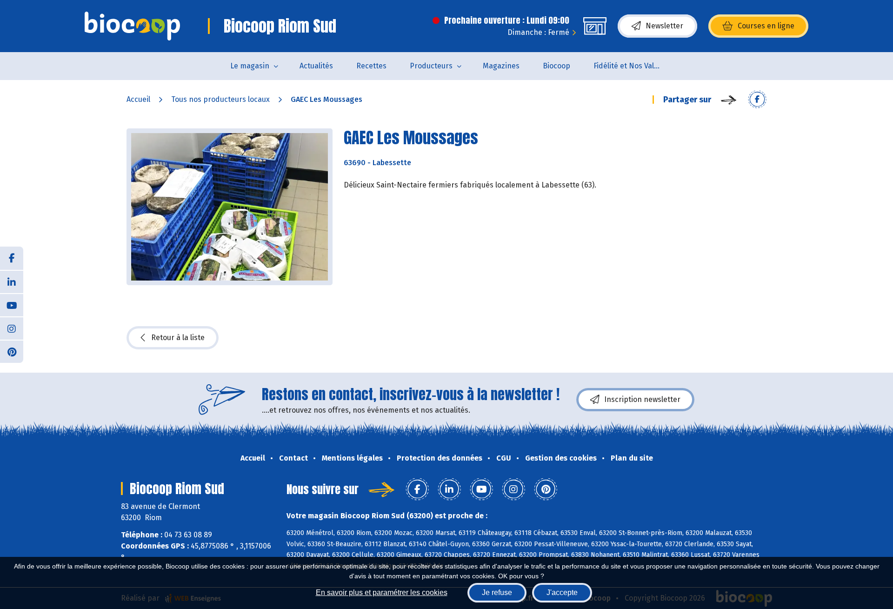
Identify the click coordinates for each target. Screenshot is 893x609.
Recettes (371, 65)
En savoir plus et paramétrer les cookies (381, 592)
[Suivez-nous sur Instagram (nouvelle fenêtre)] (11, 328)
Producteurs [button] (431, 65)
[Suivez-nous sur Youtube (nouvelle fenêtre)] (11, 304)
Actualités (316, 65)
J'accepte (562, 592)
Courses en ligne (766, 25)
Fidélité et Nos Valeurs (631, 65)
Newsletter (664, 25)
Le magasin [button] (249, 65)
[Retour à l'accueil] (132, 26)
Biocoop (556, 65)
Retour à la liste (178, 337)
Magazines (501, 65)
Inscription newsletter (642, 399)
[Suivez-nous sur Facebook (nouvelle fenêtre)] (11, 258)
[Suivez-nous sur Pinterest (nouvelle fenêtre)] (11, 351)
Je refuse (497, 592)
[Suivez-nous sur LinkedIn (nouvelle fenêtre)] (11, 281)
